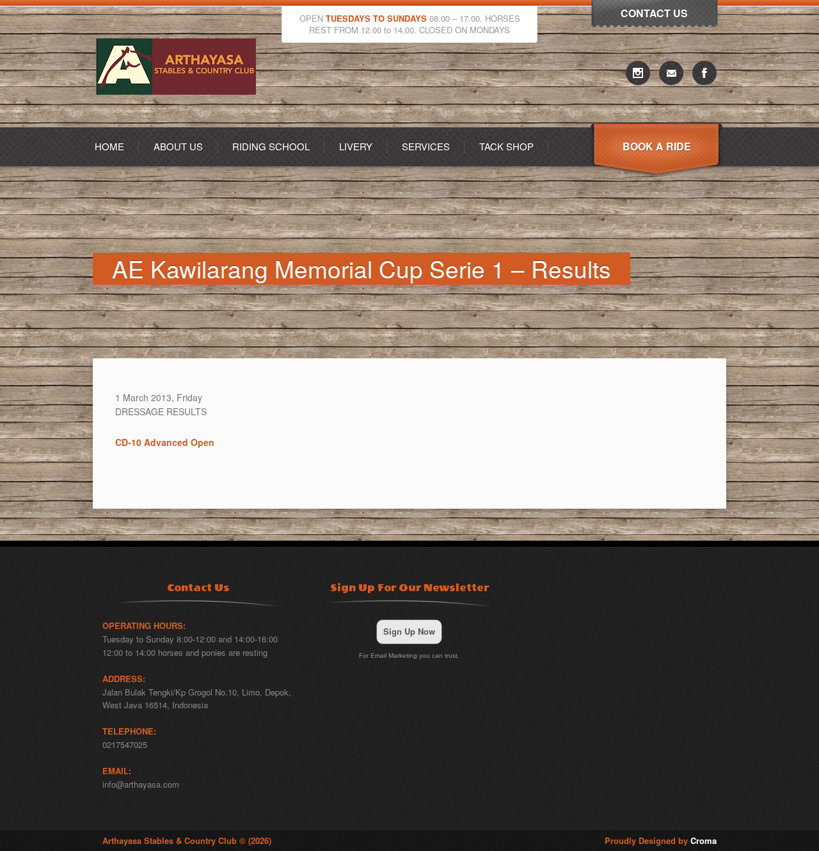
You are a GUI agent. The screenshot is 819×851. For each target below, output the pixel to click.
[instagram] (638, 73)
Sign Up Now (409, 631)
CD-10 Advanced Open (164, 442)
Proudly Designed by (661, 840)
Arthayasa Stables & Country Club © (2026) (186, 840)
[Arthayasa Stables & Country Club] (179, 123)
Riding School (271, 146)
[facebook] (704, 73)
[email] (671, 73)
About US (178, 146)
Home (109, 146)
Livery (355, 146)
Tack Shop (506, 146)
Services (426, 146)
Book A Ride (657, 146)
